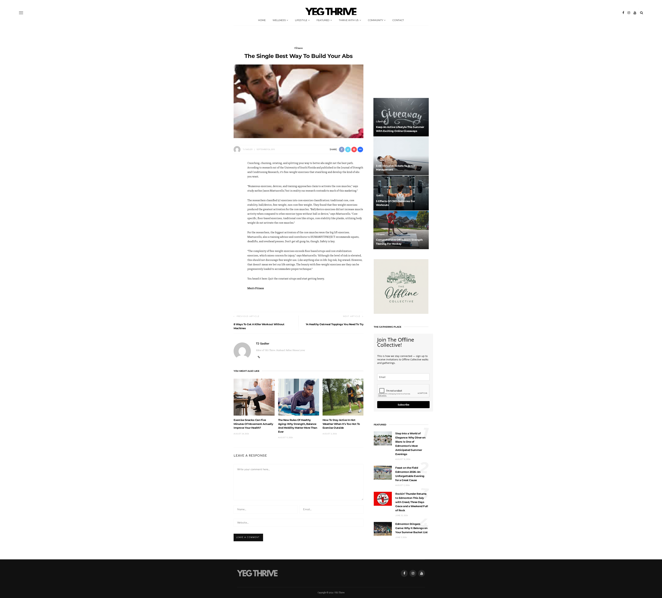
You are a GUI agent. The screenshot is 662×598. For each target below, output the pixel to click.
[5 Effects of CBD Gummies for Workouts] (401, 193)
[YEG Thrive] (257, 573)
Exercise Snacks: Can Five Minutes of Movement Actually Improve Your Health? (253, 423)
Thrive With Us (349, 20)
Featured (323, 20)
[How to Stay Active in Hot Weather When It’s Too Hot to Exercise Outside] (343, 397)
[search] (641, 12)
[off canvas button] (21, 13)
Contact (398, 20)
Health (379, 195)
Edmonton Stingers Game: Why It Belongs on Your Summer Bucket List (411, 528)
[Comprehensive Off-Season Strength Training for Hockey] (401, 230)
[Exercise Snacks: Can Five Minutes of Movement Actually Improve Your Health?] (254, 397)
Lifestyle (301, 20)
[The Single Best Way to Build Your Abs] (298, 101)
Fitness (298, 48)
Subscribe (403, 404)
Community (375, 20)
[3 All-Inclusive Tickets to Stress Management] (401, 155)
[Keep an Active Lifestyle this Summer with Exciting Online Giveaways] (401, 117)
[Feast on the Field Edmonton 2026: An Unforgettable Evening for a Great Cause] (383, 472)
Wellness (279, 20)
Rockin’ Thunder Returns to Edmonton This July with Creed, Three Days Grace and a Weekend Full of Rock (411, 502)
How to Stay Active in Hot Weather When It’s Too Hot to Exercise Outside (341, 423)
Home (262, 20)
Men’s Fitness (255, 288)
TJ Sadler (247, 149)
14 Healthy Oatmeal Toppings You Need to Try (335, 324)
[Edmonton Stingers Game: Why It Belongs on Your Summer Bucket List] (383, 529)
